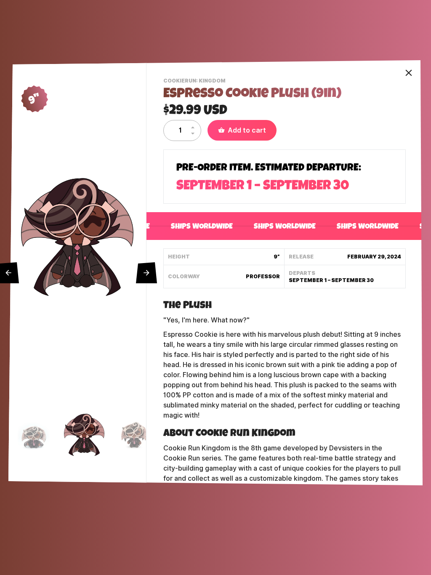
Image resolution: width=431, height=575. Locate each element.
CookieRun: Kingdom (195, 81)
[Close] (408, 72)
